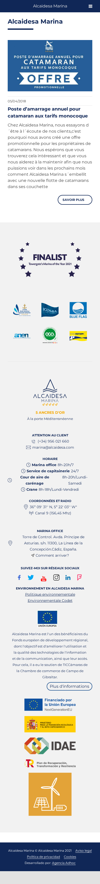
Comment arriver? (52, 555)
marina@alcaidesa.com (53, 447)
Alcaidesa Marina (50, 6)
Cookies (70, 857)
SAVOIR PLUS (74, 200)
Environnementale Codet (50, 600)
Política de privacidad (43, 857)
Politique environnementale (50, 594)
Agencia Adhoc (64, 863)
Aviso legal (83, 850)
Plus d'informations (69, 686)
